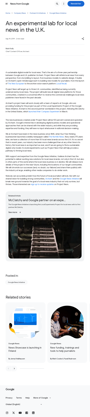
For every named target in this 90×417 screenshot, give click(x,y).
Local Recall (61, 84)
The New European (16, 84)
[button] (76, 4)
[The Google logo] (10, 389)
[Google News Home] (19, 4)
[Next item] (14, 368)
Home (8, 13)
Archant (48, 179)
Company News (20, 13)
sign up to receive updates (42, 184)
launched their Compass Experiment (44, 111)
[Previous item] (8, 368)
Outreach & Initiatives (38, 13)
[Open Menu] (6, 4)
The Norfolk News (56, 137)
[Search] (57, 4)
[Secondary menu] (64, 4)
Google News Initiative (57, 13)
